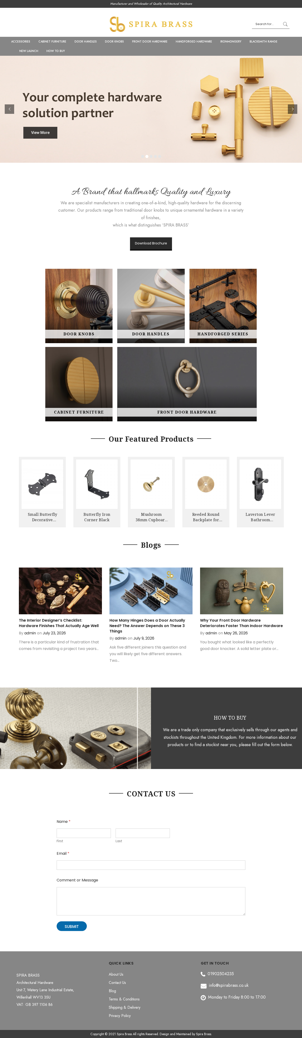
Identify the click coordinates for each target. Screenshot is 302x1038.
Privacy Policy (120, 1015)
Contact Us (117, 982)
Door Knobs (114, 41)
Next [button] (278, 489)
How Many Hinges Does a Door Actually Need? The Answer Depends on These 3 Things (147, 626)
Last (119, 841)
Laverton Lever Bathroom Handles (260, 517)
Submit (72, 926)
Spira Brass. (204, 1034)
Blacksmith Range (263, 41)
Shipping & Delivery (124, 1007)
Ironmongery (230, 41)
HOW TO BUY (55, 51)
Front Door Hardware (150, 41)
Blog (112, 991)
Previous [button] (23, 489)
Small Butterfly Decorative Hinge (42, 517)
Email (63, 853)
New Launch (28, 51)
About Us (116, 974)
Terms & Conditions (124, 999)
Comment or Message (77, 880)
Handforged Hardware (194, 41)
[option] (42, 493)
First (60, 841)
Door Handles (86, 41)
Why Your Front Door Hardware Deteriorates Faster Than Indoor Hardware (241, 623)
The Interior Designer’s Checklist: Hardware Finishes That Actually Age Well (59, 623)
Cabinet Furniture (52, 41)
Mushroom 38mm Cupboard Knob (152, 517)
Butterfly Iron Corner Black (97, 517)
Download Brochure (151, 243)
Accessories (20, 41)
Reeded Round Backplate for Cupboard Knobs (206, 517)
